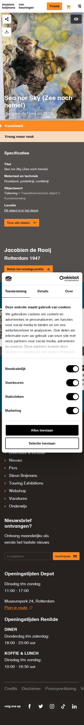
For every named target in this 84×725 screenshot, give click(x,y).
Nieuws (15, 460)
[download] (6, 31)
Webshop (17, 491)
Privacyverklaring (60, 689)
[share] (6, 19)
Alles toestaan (42, 430)
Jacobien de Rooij (20, 114)
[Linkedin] (74, 706)
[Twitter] (40, 706)
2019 (47, 114)
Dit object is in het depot (21, 210)
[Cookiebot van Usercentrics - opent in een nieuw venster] (60, 279)
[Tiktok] (63, 706)
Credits (10, 689)
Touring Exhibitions (26, 483)
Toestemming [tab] (15, 291)
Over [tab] (69, 291)
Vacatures (18, 499)
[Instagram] (51, 706)
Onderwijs (18, 506)
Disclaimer (31, 689)
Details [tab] (42, 291)
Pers (13, 468)
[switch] (72, 382)
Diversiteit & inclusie (27, 453)
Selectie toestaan (42, 443)
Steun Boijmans (23, 476)
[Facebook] (29, 706)
